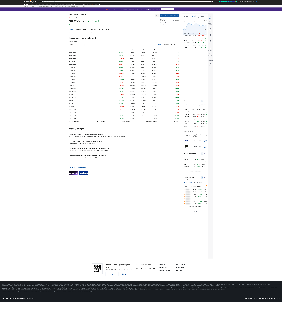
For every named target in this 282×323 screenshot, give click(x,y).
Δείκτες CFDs (67, 6)
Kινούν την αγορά (189, 101)
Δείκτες (26, 6)
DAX (185, 38)
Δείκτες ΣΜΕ (60, 6)
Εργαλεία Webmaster (165, 270)
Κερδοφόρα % (195, 105)
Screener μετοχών (81, 4)
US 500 (185, 40)
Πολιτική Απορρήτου (262, 298)
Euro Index (186, 47)
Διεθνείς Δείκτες (54, 6)
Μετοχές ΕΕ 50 (187, 42)
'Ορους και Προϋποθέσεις (249, 298)
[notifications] (254, 1)
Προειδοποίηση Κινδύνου (274, 298)
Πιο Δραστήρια (187, 105)
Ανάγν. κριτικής (205, 141)
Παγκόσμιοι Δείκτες (74, 6)
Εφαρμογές (162, 264)
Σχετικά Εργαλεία (95, 32)
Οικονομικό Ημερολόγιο (71, 4)
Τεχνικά (100, 29)
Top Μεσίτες (187, 131)
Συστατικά (78, 32)
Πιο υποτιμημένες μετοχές (189, 178)
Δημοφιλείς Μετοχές (190, 153)
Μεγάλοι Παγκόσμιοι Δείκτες (44, 6)
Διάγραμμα (78, 29)
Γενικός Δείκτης (187, 33)
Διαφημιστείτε (180, 267)
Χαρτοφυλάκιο (163, 267)
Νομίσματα (186, 16)
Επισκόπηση (71, 32)
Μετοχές (203, 16)
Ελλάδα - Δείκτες (34, 6)
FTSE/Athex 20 (187, 35)
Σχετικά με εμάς (180, 264)
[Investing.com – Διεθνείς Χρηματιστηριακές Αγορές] (30, 1)
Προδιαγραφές (82, 6)
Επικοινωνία (179, 270)
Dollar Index (186, 45)
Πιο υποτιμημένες (188, 182)
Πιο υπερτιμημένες (198, 182)
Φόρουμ (106, 29)
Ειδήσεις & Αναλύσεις (89, 29)
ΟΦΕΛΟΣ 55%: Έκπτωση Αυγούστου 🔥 (228, 1)
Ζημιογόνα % (203, 105)
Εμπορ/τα (198, 16)
